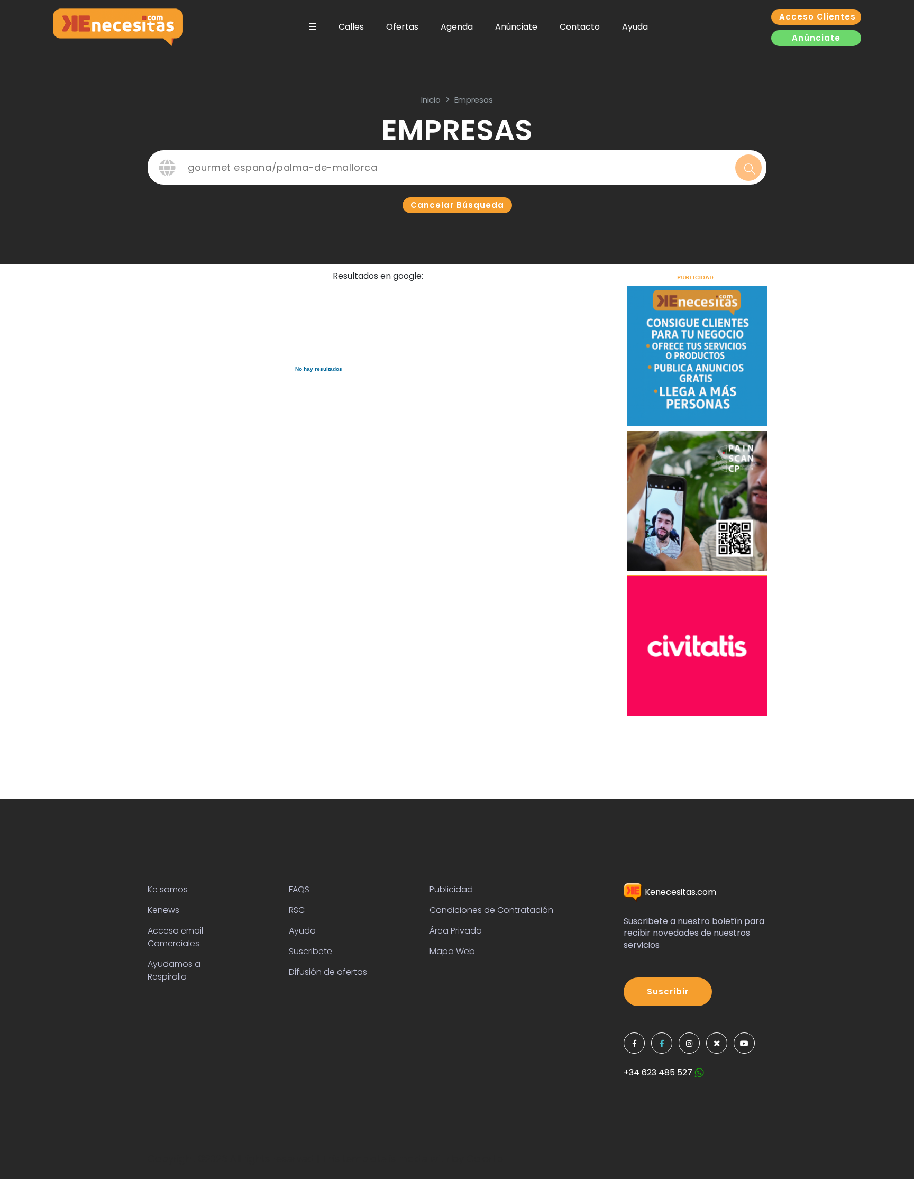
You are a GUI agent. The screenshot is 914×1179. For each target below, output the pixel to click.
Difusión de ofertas (328, 972)
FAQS (299, 889)
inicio (431, 99)
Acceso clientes (817, 16)
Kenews (163, 910)
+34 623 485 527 (659, 1072)
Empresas (473, 99)
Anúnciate (516, 27)
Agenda (457, 27)
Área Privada (455, 931)
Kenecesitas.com (679, 892)
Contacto (580, 27)
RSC (297, 910)
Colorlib (485, 1158)
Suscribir (668, 991)
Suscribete (310, 951)
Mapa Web (452, 951)
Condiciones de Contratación (491, 910)
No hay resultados (318, 369)
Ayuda (635, 27)
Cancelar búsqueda (457, 205)
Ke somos (168, 889)
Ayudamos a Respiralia (174, 970)
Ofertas (402, 27)
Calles (351, 27)
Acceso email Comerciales (175, 937)
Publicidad (451, 889)
